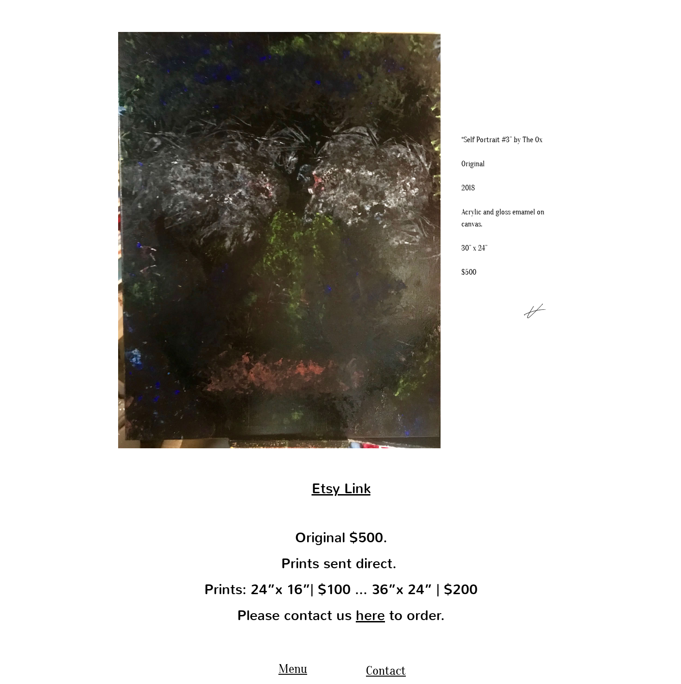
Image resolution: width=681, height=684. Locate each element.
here (370, 615)
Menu (292, 668)
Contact (386, 670)
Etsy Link (341, 488)
